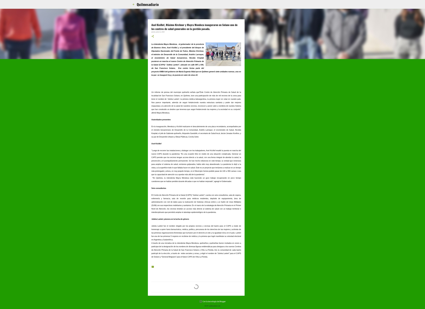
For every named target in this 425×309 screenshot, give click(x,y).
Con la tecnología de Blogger (214, 301)
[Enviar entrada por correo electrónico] (152, 267)
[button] (152, 36)
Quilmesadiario (148, 4)
